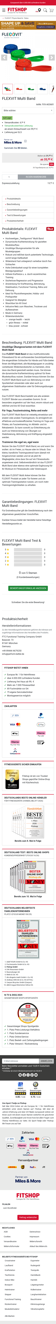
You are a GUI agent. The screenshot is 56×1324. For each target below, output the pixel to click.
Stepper (8, 1294)
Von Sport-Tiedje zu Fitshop (14, 1103)
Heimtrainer (10, 1290)
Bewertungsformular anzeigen (28, 588)
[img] (25, 141)
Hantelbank (35, 1275)
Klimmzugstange (38, 1304)
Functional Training (13, 1299)
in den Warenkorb (36, 177)
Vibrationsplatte (37, 1309)
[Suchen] (45, 10)
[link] (15, 715)
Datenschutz (35, 1232)
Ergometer (35, 1261)
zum (10, 1208)
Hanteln (34, 1280)
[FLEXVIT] (12, 35)
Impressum (34, 1237)
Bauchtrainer (36, 1299)
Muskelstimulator (12, 1309)
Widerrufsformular (11, 1246)
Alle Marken (10, 1316)
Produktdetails (14, 198)
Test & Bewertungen (16, 215)
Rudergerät (35, 1265)
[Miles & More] (28, 1179)
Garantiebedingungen (17, 210)
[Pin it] (50, 228)
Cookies (7, 1237)
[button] (7, 89)
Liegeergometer (37, 1285)
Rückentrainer (11, 1304)
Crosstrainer (10, 1261)
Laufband (9, 1265)
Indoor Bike (9, 1280)
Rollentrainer (36, 1290)
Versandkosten (10, 1241)
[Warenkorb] (52, 10)
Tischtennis (9, 1275)
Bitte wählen (10, 110)
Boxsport (9, 1285)
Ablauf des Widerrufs (38, 1246)
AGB (6, 1232)
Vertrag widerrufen (28, 1217)
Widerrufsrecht (36, 1241)
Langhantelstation (38, 1294)
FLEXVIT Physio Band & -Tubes (17, 18)
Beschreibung (13, 204)
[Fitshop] (17, 10)
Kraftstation (10, 1270)
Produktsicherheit (15, 221)
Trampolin (35, 1270)
